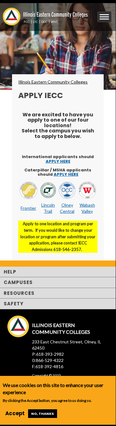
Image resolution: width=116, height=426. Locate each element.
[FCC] (28, 189)
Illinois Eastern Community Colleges (53, 81)
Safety (13, 303)
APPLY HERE (58, 161)
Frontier (28, 208)
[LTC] (48, 189)
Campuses (18, 282)
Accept (15, 413)
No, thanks (42, 413)
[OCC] (67, 189)
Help (10, 272)
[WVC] (87, 189)
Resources (19, 293)
